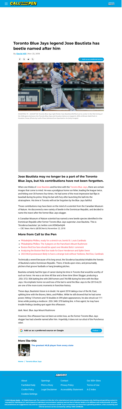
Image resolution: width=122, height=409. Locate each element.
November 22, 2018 (56, 228)
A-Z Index (91, 389)
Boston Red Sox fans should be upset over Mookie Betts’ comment (52, 247)
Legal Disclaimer (49, 389)
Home (20, 361)
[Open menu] (6, 3)
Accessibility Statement (72, 389)
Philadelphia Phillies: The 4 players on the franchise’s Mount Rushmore (54, 244)
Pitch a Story (47, 385)
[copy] (32, 59)
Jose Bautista (43, 187)
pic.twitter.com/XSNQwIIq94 (51, 225)
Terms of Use (93, 385)
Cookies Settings (29, 394)
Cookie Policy (27, 389)
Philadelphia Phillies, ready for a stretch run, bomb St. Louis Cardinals (53, 240)
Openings (45, 380)
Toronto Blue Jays (78, 187)
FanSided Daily (28, 385)
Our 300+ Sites (94, 380)
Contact (64, 380)
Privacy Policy (67, 385)
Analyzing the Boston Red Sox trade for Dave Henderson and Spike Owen (55, 250)
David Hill (21, 54)
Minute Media (15, 400)
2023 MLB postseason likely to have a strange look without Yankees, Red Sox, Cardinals (62, 254)
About (24, 380)
